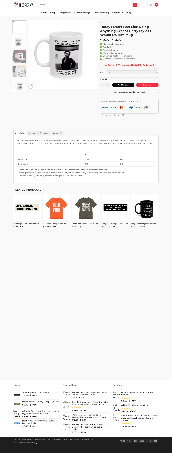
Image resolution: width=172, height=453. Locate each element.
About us (16, 439)
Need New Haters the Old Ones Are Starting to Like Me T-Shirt (86, 224)
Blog (128, 12)
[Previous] (32, 55)
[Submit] (135, 5)
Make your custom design (129, 92)
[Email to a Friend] (110, 115)
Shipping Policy (40, 439)
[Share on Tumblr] (127, 115)
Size (101, 72)
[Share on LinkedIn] (123, 115)
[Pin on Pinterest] (115, 115)
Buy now (147, 85)
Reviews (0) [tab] (57, 133)
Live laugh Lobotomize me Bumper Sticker (27, 224)
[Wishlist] (150, 4)
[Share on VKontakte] (119, 115)
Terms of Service (76, 439)
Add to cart (123, 85)
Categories (64, 12)
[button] (156, 5)
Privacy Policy (27, 439)
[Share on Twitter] (106, 115)
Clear (156, 69)
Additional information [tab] (39, 133)
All (108, 23)
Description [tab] (20, 133)
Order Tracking (101, 12)
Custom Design (82, 12)
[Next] (92, 55)
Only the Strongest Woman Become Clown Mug (145, 224)
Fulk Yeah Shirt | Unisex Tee (54, 224)
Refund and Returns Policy (58, 439)
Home (44, 12)
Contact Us (117, 12)
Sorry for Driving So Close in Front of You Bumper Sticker (115, 224)
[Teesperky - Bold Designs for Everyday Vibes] (23, 4)
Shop (53, 12)
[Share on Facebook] (102, 115)
